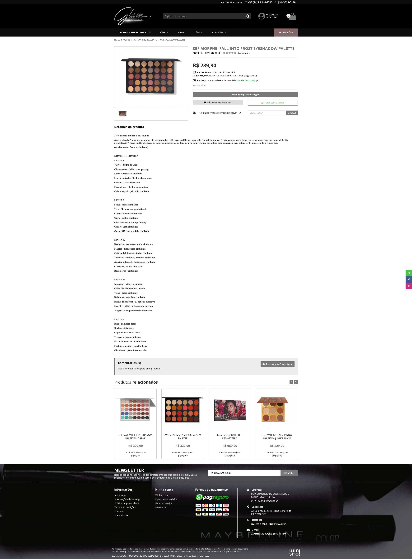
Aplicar (292, 113)
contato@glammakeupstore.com (268, 533)
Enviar (289, 473)
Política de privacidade (126, 503)
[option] (123, 113)
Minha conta (162, 495)
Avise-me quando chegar (245, 94)
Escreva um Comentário (279, 364)
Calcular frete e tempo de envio (218, 113)
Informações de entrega (127, 499)
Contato (118, 511)
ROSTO (181, 32)
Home (117, 39)
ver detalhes (199, 85)
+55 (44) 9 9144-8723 (260, 2)
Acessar (270, 14)
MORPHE (198, 52)
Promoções (286, 32)
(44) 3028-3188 (287, 2)
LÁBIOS (198, 32)
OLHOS (164, 32)
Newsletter (161, 507)
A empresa (120, 495)
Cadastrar (271, 17)
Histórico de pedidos (166, 499)
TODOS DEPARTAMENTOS (137, 32)
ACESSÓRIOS (219, 32)
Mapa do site (121, 515)
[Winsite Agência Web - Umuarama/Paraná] (295, 551)
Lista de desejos (163, 503)
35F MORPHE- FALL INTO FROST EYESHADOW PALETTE (159, 39)
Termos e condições (125, 507)
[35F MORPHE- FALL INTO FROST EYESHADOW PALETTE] (123, 113)
